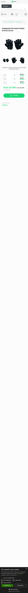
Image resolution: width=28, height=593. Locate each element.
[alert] (14, 580)
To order (15, 95)
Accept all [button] (7, 585)
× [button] (26, 568)
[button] (1, 578)
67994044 (3, 1)
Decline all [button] (20, 585)
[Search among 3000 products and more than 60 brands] (25, 9)
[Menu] (26, 14)
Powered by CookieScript (14, 591)
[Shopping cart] (16, 14)
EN (12, 14)
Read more (19, 575)
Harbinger (5, 105)
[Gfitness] (14, 2)
